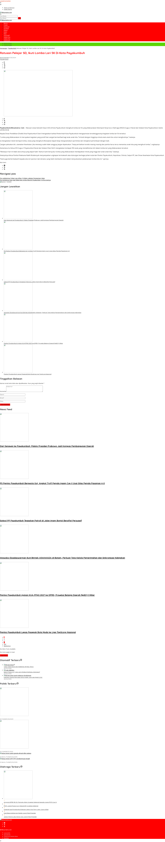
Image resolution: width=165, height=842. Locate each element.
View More (4, 655)
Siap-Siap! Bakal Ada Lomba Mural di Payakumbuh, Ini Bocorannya (25, 180)
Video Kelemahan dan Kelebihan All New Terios (19, 667)
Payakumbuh (4, 59)
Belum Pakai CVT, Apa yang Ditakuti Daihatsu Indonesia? (22, 672)
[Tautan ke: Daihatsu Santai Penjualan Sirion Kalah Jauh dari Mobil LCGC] (17, 675)
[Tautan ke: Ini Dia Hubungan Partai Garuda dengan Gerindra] (15, 753)
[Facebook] (4, 165)
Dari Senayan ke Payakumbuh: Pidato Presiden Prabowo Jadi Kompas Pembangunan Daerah (33, 220)
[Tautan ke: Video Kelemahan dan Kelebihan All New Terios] (9, 665)
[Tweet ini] (4, 64)
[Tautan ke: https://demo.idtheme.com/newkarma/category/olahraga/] (21, 766)
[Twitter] (4, 167)
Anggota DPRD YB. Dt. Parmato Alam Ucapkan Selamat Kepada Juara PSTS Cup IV (30, 802)
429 (5, 644)
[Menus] (0, 3)
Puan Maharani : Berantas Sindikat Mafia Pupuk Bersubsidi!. (18, 750)
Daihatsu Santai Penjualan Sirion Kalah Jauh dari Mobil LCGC (23, 677)
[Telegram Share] (4, 66)
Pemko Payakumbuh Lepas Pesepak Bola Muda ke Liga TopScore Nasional (27, 374)
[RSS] (4, 169)
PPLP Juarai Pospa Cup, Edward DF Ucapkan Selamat (21, 806)
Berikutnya (7, 646)
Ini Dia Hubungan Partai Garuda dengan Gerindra (15, 755)
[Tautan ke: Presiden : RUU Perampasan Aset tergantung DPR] (14, 715)
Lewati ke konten (5, 1)
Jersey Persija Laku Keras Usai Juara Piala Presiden (20, 817)
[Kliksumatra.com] (6, 12)
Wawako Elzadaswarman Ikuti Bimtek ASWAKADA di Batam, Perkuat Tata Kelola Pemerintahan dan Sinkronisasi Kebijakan (42, 312)
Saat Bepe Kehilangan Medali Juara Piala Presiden (20, 813)
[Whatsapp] (4, 68)
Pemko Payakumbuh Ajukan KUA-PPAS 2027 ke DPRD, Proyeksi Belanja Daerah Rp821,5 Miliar (33, 343)
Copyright (7, 833)
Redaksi (6, 838)
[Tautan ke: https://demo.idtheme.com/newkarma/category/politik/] (17, 683)
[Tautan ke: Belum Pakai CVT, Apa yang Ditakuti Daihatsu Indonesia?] (9, 670)
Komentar (3, 391)
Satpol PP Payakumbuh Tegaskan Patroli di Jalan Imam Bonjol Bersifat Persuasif (29, 282)
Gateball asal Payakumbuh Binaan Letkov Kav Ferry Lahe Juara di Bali (26, 809)
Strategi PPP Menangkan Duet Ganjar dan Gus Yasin (16, 760)
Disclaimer (7, 834)
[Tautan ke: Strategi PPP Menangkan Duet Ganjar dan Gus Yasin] (15, 759)
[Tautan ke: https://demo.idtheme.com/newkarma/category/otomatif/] (21, 660)
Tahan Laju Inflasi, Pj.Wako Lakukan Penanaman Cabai (22, 178)
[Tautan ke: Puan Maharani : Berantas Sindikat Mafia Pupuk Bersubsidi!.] (14, 748)
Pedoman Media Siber (11, 836)
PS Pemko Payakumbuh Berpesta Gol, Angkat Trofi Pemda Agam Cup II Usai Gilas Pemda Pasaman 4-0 (37, 251)
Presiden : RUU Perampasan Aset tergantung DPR (16, 717)
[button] (19, 18)
